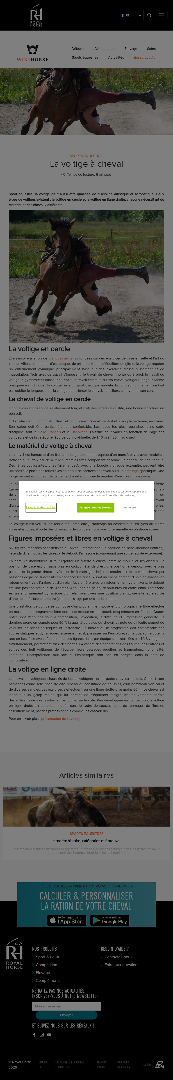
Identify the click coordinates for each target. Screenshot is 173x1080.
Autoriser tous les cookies (96, 508)
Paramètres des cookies (41, 507)
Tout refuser (129, 508)
